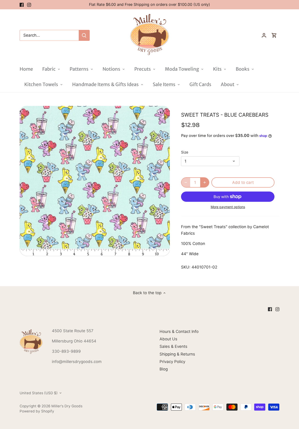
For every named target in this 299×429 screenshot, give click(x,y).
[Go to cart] (274, 35)
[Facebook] (22, 4)
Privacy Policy (172, 361)
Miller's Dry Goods (66, 406)
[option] (95, 181)
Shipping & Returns (177, 354)
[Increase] (204, 182)
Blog (164, 369)
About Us (168, 339)
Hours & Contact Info (179, 331)
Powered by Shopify (37, 411)
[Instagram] (29, 4)
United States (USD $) (39, 393)
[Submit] (84, 35)
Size (184, 152)
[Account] (264, 35)
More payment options (228, 207)
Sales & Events (173, 346)
